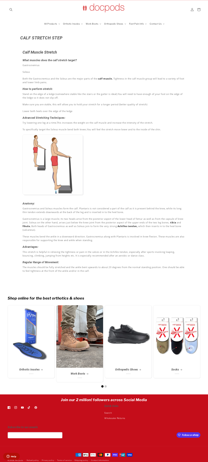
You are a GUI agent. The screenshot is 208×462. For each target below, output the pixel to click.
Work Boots (78, 373)
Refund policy (33, 460)
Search (108, 412)
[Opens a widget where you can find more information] (11, 456)
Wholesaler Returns (114, 418)
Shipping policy (81, 460)
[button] (11, 9)
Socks (175, 369)
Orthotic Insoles (29, 369)
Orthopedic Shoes (126, 369)
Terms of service (64, 460)
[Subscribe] (59, 435)
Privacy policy (48, 460)
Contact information (100, 460)
